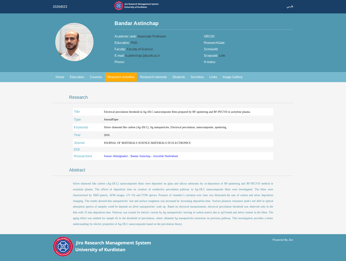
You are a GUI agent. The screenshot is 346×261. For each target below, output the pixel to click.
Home (60, 77)
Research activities (121, 77)
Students (178, 77)
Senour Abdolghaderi (116, 156)
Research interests (153, 77)
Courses (96, 77)
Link (222, 55)
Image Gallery (232, 77)
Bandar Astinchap (141, 156)
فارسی (290, 6)
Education (77, 77)
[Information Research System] (138, 9)
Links (213, 77)
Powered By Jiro (283, 239)
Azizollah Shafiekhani (165, 156)
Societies (197, 77)
